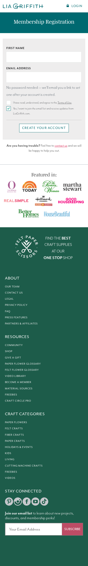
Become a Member (18, 382)
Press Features (16, 317)
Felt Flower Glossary (22, 369)
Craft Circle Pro (18, 400)
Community (14, 345)
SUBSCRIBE (72, 529)
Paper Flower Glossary (23, 363)
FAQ (7, 311)
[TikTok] (44, 501)
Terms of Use (65, 102)
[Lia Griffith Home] (23, 6)
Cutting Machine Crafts (24, 465)
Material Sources (18, 388)
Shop (8, 351)
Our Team (12, 286)
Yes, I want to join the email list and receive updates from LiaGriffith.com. (43, 111)
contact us (61, 146)
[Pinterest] (9, 501)
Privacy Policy (16, 304)
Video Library (15, 376)
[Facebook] (27, 501)
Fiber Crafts (14, 434)
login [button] (77, 6)
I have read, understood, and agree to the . (42, 102)
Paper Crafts (15, 440)
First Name (15, 48)
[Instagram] (18, 501)
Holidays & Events (19, 447)
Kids (8, 453)
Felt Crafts (14, 428)
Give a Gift (13, 357)
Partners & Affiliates (21, 323)
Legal (9, 298)
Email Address (18, 68)
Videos (10, 477)
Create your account (44, 128)
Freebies (11, 394)
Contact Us (14, 292)
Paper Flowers (16, 422)
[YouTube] (35, 501)
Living (9, 459)
